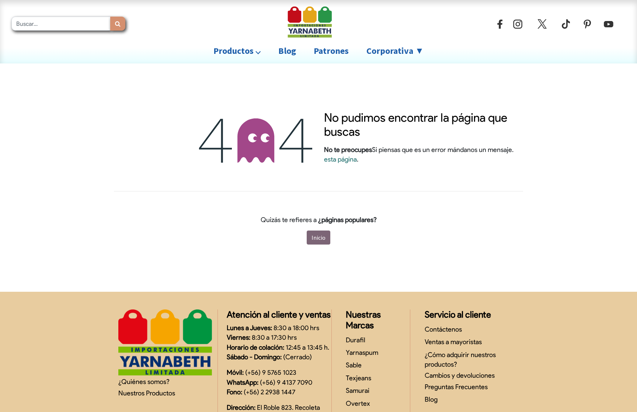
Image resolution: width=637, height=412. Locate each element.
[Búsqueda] (117, 24)
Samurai (357, 390)
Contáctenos (443, 329)
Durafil (355, 340)
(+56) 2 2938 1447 (269, 392)
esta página (340, 159)
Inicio (318, 237)
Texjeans (358, 378)
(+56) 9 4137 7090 (286, 382)
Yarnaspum (362, 352)
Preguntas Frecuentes (456, 387)
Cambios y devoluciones (460, 375)
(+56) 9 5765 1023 (270, 372)
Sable (354, 365)
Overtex (358, 403)
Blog (431, 399)
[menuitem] (287, 50)
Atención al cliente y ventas (279, 314)
